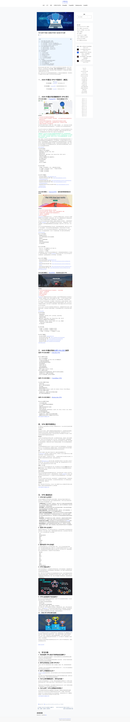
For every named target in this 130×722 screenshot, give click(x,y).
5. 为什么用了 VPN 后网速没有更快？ (47, 64)
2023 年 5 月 (84, 109)
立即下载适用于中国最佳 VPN (43, 416)
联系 (51, 5)
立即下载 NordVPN (41, 342)
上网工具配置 (83, 86)
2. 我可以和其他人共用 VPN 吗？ (47, 61)
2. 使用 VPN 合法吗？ (45, 53)
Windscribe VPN (57, 397)
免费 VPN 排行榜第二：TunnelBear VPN (49, 48)
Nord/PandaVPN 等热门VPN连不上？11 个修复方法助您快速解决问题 (64, 708)
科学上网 (83, 91)
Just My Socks (83, 71)
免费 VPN (46, 608)
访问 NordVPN (41, 311)
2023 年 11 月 (84, 108)
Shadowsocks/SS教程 (81, 38)
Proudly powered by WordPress (65, 718)
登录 (46, 715)
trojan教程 (71, 5)
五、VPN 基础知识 (43, 51)
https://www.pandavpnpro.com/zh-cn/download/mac (61, 180)
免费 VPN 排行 (59, 350)
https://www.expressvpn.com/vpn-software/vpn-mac (60, 267)
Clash (84, 68)
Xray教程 (86, 5)
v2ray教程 (64, 5)
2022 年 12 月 (84, 111)
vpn (59, 704)
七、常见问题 (42, 59)
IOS (83, 69)
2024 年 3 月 (84, 103)
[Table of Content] (71, 39)
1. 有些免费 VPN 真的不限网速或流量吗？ (48, 60)
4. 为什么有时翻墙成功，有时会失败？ (47, 63)
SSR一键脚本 (79, 33)
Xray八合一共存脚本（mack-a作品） (83, 30)
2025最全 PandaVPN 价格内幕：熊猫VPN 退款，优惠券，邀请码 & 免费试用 (46, 708)
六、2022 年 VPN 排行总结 (46, 58)
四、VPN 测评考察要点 (44, 50)
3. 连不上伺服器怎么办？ (45, 62)
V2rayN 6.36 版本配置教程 (85, 60)
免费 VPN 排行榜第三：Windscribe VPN (49, 49)
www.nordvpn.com (50, 336)
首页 (44, 5)
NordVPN (52, 272)
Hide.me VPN (56, 352)
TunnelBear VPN (57, 378)
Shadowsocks (78, 5)
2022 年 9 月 (84, 114)
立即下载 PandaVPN (42, 187)
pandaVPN (56, 704)
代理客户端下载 (57, 5)
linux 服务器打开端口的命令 (86, 49)
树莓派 (83, 89)
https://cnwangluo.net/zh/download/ (58, 337)
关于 (47, 5)
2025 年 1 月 (84, 100)
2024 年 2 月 (84, 105)
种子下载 (68, 520)
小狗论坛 (65, 1)
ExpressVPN (53, 86)
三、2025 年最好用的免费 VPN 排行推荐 (47, 46)
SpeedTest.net (42, 453)
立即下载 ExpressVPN (42, 269)
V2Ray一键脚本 (80, 31)
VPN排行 (62, 704)
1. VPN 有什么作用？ (45, 52)
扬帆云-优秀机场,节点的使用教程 (86, 46)
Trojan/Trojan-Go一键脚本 (82, 35)
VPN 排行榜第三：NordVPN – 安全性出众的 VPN (50, 45)
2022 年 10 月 (84, 112)
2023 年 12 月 (84, 106)
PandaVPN (55, 83)
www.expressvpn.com (52, 259)
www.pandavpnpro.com (51, 176)
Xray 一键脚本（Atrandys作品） (83, 28)
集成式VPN (41, 704)
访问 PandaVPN (41, 147)
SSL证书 (83, 77)
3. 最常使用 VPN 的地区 (45, 54)
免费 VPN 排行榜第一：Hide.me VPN (48, 47)
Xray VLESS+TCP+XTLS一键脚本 (83, 26)
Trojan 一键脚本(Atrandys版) (82, 36)
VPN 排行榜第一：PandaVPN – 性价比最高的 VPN (50, 43)
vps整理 (83, 82)
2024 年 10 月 (84, 102)
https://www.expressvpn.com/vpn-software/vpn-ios (61, 266)
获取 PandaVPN (41, 644)
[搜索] (89, 17)
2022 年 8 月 (84, 115)
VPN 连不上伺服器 (41, 672)
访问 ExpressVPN (41, 232)
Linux (83, 72)
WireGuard (84, 83)
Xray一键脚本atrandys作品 (82, 40)
